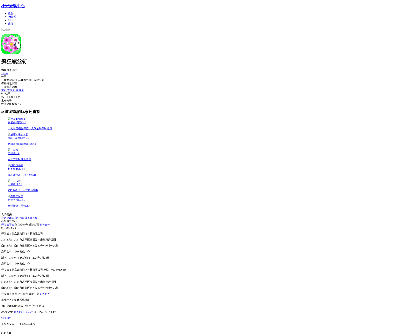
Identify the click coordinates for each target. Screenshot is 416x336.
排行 (10, 20)
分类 (10, 23)
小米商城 (22, 217)
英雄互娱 (32, 217)
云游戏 (12, 16)
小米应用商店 (9, 217)
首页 (10, 13)
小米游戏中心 (13, 6)
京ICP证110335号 (23, 311)
